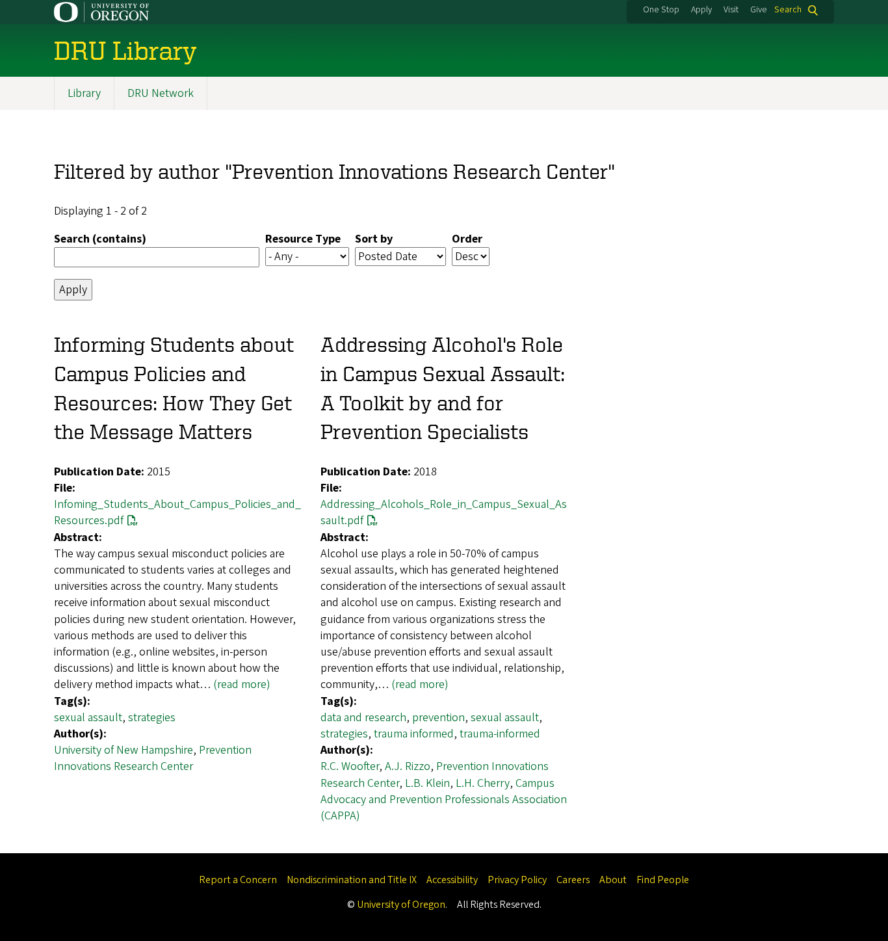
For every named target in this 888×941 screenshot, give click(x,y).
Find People (662, 880)
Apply (701, 9)
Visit (731, 9)
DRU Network (160, 93)
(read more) (241, 684)
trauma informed (414, 734)
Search (788, 10)
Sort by (374, 239)
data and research (363, 717)
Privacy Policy (517, 880)
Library (84, 93)
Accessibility (452, 880)
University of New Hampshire (123, 750)
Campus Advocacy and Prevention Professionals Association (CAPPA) (443, 799)
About (613, 880)
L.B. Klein (427, 783)
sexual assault (88, 717)
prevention (438, 717)
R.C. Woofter (349, 766)
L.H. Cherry (483, 783)
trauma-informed (500, 734)
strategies (152, 717)
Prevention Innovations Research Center (153, 758)
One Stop (661, 9)
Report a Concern (238, 880)
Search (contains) (100, 239)
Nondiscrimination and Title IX (352, 880)
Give (758, 9)
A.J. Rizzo (407, 766)
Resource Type (303, 239)
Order (467, 239)
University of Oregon (401, 904)
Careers (573, 880)
